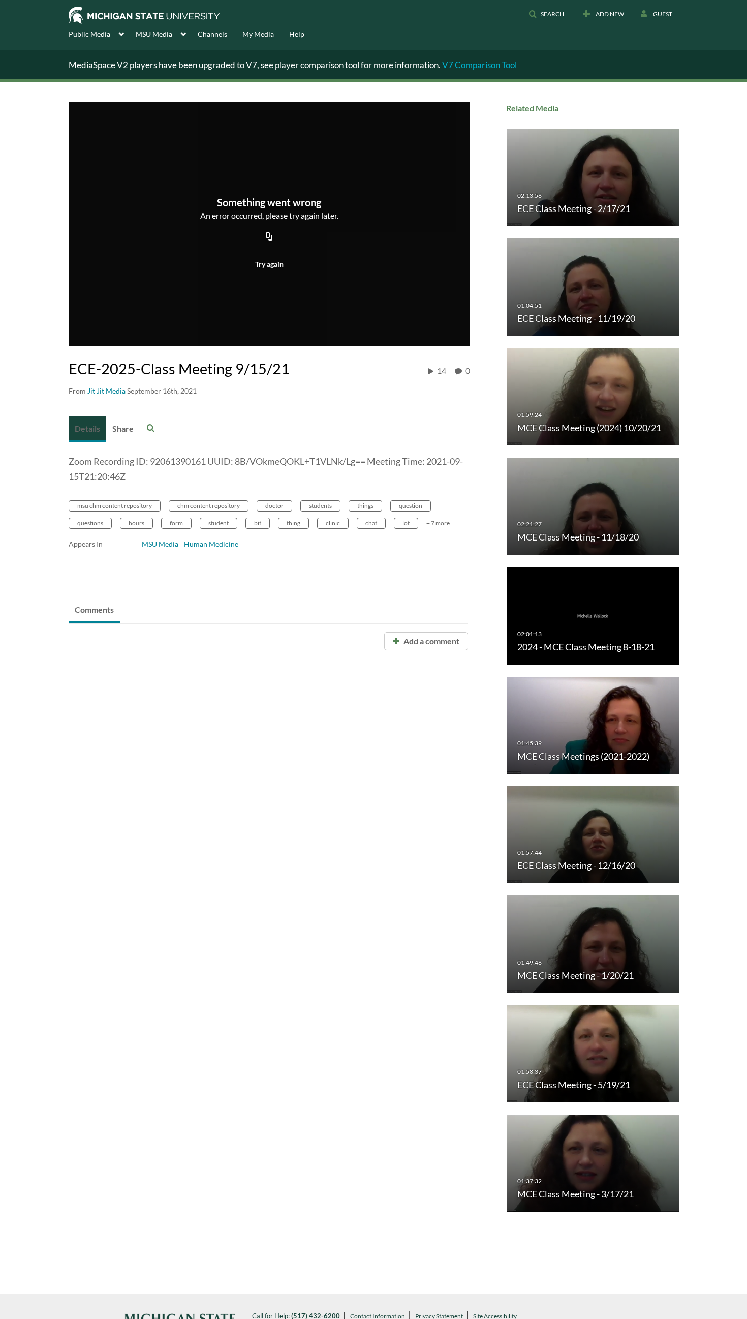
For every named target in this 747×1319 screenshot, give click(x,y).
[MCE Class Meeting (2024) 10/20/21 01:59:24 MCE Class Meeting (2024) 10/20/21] (593, 396)
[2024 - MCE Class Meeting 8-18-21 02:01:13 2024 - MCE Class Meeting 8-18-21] (593, 615)
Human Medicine (211, 543)
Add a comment (430, 641)
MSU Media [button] (154, 33)
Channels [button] (212, 33)
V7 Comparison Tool (479, 64)
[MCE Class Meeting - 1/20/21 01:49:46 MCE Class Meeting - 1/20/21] (593, 943)
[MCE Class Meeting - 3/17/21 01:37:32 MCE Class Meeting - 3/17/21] (593, 1162)
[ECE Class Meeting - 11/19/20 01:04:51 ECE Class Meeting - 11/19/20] (593, 286)
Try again (269, 264)
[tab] (87, 429)
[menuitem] (102, 33)
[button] (546, 14)
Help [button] (296, 33)
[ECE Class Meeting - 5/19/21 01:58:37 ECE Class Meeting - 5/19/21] (593, 1053)
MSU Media (160, 543)
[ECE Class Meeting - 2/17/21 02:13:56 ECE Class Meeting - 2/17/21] (593, 177)
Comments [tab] (94, 609)
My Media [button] (258, 33)
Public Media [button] (89, 33)
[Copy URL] (269, 237)
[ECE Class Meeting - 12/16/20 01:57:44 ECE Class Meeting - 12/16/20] (593, 834)
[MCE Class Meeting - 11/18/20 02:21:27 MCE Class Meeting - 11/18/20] (593, 505)
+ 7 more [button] (438, 523)
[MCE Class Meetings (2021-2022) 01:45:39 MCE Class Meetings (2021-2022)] (593, 724)
